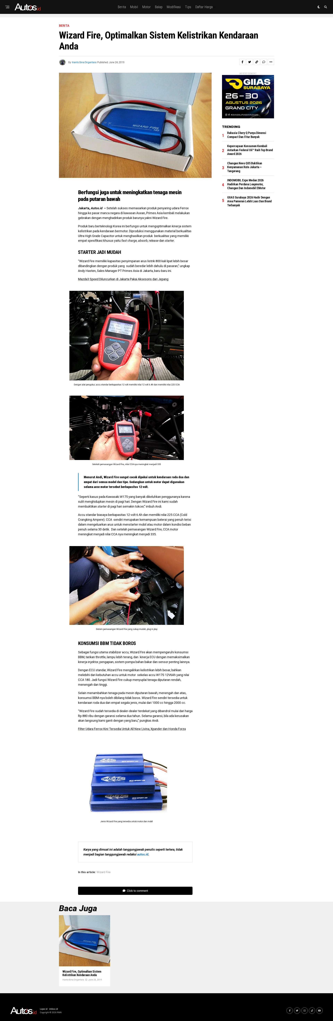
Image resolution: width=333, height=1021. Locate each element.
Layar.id (43, 1009)
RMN (59, 1012)
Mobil (134, 7)
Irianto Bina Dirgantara (84, 62)
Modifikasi (174, 7)
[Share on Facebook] (242, 62)
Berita (122, 7)
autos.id (142, 854)
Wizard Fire (103, 872)
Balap (159, 7)
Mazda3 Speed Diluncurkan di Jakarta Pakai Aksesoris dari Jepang (123, 279)
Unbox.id (53, 1009)
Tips (188, 7)
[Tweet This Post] (249, 62)
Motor (146, 7)
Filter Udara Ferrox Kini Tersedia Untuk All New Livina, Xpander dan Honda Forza (132, 729)
